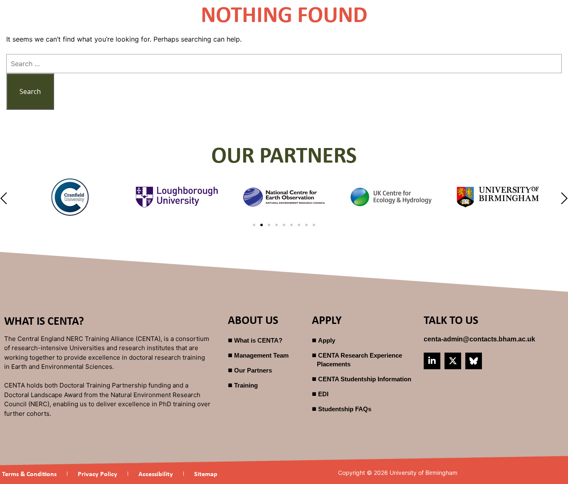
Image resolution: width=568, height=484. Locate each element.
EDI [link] (323, 394)
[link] (479, 339)
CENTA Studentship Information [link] (364, 379)
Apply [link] (326, 340)
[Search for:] (284, 63)
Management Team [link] (261, 355)
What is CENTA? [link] (258, 340)
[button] (4, 198)
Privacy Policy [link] (97, 473)
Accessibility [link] (155, 473)
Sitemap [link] (205, 473)
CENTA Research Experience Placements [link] (359, 360)
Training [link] (246, 385)
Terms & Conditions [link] (29, 473)
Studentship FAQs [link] (344, 408)
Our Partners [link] (253, 370)
